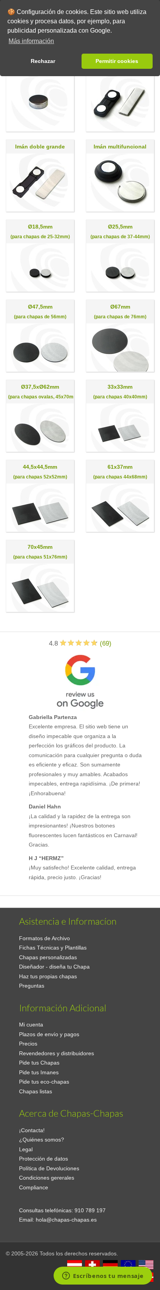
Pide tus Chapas (39, 1063)
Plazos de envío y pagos (49, 1034)
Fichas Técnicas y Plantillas (53, 947)
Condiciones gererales (46, 1178)
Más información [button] (31, 41)
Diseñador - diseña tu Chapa (54, 967)
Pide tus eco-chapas (44, 1082)
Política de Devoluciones (49, 1168)
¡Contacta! (32, 1130)
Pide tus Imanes (39, 1072)
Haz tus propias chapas (48, 976)
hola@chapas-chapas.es (66, 1220)
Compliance (33, 1187)
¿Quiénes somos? (41, 1139)
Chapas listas (35, 1091)
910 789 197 (90, 1210)
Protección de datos (43, 1159)
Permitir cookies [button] (117, 61)
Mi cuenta (31, 1024)
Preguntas (31, 986)
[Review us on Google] (80, 680)
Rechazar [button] (43, 61)
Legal (26, 1149)
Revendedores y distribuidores (56, 1053)
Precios (28, 1043)
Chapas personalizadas (48, 957)
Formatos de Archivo (44, 938)
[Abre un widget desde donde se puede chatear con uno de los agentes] (103, 1276)
